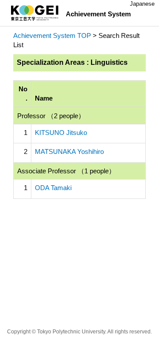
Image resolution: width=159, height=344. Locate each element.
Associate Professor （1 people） (66, 171)
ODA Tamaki (53, 187)
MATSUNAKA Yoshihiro (69, 151)
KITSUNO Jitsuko (61, 132)
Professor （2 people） (51, 116)
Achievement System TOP (52, 35)
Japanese (142, 3)
